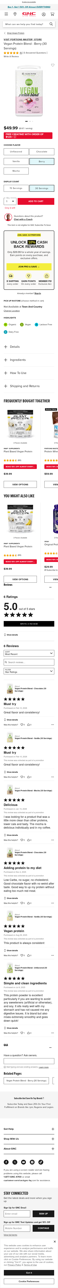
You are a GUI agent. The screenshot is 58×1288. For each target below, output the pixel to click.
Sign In (37, 293)
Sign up (43, 1213)
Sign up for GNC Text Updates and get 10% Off (27, 1222)
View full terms (10, 1235)
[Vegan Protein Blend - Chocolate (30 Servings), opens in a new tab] (8, 688)
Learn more (44, 1067)
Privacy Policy (14, 1265)
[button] (6, 14)
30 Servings (42, 188)
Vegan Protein (15, 33)
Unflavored (16, 151)
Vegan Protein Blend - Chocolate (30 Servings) (30, 689)
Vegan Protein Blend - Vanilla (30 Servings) (33, 738)
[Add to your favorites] (52, 65)
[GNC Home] (29, 14)
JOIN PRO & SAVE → (29, 266)
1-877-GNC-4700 (13, 1177)
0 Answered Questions (35, 53)
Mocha (16, 171)
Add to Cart (35, 201)
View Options (20, 484)
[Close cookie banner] (54, 1241)
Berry (42, 161)
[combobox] (29, 24)
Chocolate (41, 151)
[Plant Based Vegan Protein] (20, 424)
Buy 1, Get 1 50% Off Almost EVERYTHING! (29, 7)
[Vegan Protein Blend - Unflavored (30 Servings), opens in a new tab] (8, 968)
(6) (21, 53)
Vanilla (16, 161)
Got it (29, 1272)
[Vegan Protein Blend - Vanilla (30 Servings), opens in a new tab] (8, 737)
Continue (43, 1228)
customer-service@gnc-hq (18, 1180)
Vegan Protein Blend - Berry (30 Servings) (26, 1080)
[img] (11, 52)
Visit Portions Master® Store (23, 39)
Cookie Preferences (29, 1281)
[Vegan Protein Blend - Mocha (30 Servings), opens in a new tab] (8, 789)
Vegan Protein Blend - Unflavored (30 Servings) (31, 969)
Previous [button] (5, 33)
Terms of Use (30, 1265)
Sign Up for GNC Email (15, 1207)
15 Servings (16, 188)
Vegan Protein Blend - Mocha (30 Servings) (33, 790)
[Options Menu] (52, 724)
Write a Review (11, 56)
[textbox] (29, 1061)
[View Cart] (54, 13)
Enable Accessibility (29, 2)
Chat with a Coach (23, 219)
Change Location (12, 311)
